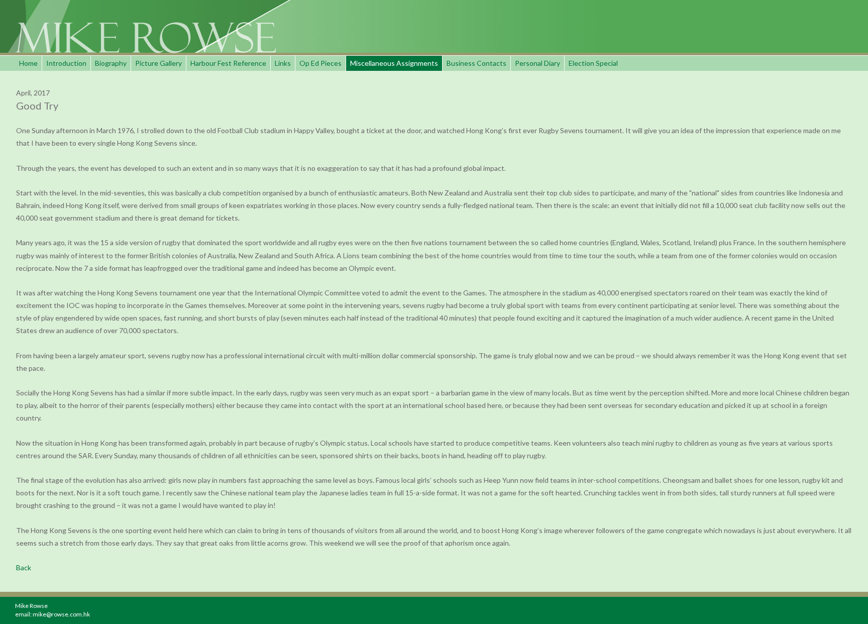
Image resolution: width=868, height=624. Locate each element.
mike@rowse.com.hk (61, 614)
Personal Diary (537, 63)
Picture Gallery (158, 63)
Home (28, 63)
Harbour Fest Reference (228, 63)
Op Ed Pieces (320, 63)
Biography (111, 63)
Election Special (593, 63)
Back (23, 567)
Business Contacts (476, 63)
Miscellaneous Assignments (394, 63)
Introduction (66, 63)
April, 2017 (33, 92)
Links (283, 63)
